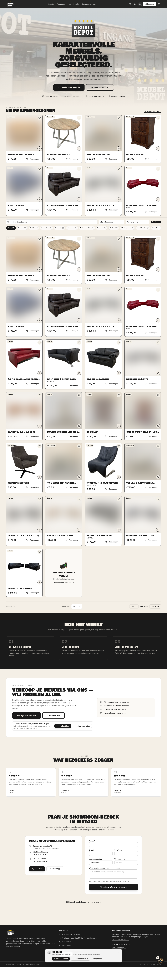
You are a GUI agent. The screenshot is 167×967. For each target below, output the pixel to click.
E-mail (91, 850)
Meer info (96, 954)
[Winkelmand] (159, 4)
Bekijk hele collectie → (152, 112)
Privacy (152, 964)
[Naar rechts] (159, 228)
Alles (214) (10, 228)
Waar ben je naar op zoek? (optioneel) (104, 868)
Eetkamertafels (86, 228)
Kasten (114, 228)
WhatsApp (56, 869)
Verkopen (61, 4)
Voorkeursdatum (95, 859)
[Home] (130, 4)
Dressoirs (72, 228)
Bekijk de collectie (70, 87)
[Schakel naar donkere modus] (140, 4)
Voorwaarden (143, 964)
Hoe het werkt (73, 4)
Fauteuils (101, 228)
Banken (22, 228)
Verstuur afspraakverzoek (113, 887)
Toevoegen (34, 159)
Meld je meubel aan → (120, 940)
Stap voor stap (83, 726)
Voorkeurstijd (119, 859)
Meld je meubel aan (26, 715)
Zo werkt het (53, 715)
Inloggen (150, 4)
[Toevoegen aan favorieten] (39, 118)
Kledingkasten (127, 228)
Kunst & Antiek (143, 228)
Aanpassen (97, 959)
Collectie (50, 4)
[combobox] (111, 222)
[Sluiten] (118, 952)
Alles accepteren (61, 959)
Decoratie (59, 228)
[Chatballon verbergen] (157, 957)
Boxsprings (46, 228)
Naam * (92, 841)
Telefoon (118, 850)
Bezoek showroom (89, 4)
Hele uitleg (64, 726)
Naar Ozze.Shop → (119, 948)
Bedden (34, 228)
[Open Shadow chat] (160, 960)
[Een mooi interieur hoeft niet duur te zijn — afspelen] (135, 4)
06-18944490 (40, 861)
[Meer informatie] (39, 148)
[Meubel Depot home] (10, 4)
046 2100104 (39, 854)
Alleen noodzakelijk (80, 959)
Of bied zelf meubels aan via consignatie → (83, 902)
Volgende (155, 606)
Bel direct (38, 869)
